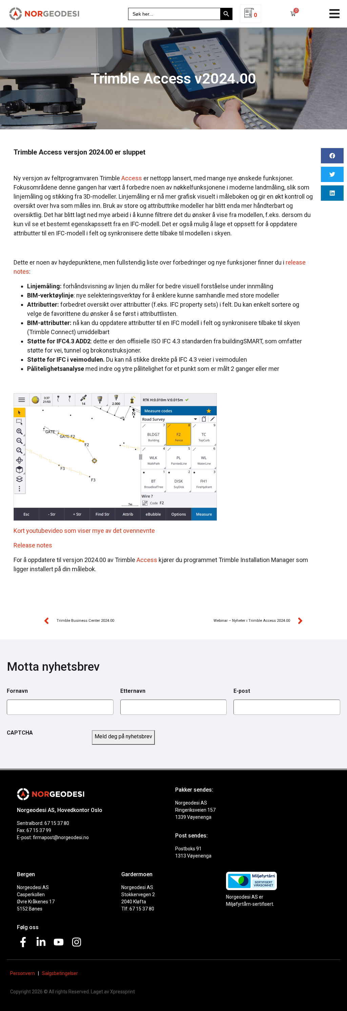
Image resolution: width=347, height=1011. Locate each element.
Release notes (33, 545)
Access (131, 178)
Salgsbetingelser (60, 973)
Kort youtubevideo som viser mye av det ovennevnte (84, 530)
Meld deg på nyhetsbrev (123, 736)
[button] (334, 14)
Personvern (22, 973)
